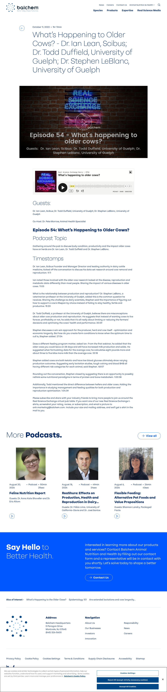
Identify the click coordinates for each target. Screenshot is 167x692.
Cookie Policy (32, 658)
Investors (90, 633)
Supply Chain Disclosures (101, 658)
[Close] (163, 679)
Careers (110, 5)
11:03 (41, 286)
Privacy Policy (13, 658)
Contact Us (121, 5)
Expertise (127, 10)
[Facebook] (13, 667)
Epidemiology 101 (78, 599)
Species (98, 10)
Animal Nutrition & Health (141, 5)
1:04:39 (65, 391)
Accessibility (125, 658)
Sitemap (140, 658)
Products (112, 10)
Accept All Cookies (127, 687)
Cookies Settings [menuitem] (51, 658)
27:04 (59, 336)
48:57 (101, 367)
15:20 (48, 306)
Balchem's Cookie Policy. (75, 676)
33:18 (95, 353)
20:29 (99, 323)
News (101, 5)
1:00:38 (118, 377)
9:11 (49, 273)
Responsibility (131, 623)
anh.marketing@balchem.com (49, 407)
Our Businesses (93, 628)
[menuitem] (98, 10)
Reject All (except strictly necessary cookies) (128, 680)
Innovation (90, 638)
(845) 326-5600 (54, 632)
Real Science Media (149, 10)
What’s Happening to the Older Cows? (46, 599)
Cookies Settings (127, 673)
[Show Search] (159, 5)
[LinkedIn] (7, 667)
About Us (90, 623)
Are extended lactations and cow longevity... (112, 599)
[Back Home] (22, 7)
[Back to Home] (16, 626)
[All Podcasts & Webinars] (22, 28)
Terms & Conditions (74, 658)
